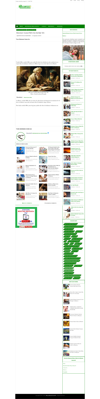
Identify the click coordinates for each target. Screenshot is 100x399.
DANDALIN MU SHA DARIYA (70, 233)
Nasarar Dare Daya (52, 156)
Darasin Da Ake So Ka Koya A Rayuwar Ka (77, 193)
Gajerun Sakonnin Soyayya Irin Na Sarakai (77, 214)
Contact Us (65, 367)
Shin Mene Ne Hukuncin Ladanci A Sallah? (53, 194)
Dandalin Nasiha (67, 236)
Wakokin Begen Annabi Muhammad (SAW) (72, 275)
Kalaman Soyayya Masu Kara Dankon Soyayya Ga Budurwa (77, 141)
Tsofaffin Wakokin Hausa (69, 270)
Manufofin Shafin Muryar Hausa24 (69, 365)
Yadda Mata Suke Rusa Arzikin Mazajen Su (76, 156)
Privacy (78, 0)
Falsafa (65, 241)
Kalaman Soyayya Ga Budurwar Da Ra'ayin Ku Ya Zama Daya (77, 97)
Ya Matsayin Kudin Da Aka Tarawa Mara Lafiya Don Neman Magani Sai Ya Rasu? (54, 148)
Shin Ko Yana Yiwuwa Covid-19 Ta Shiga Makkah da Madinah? (31, 176)
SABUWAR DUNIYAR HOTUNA (70, 255)
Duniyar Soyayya (67, 238)
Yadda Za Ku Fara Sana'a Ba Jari (77, 208)
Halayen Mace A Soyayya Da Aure (77, 134)
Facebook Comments (51, 203)
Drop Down (51, 26)
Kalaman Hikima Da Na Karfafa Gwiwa (71, 246)
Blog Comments (27, 203)
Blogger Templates (49, 397)
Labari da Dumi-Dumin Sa (77, 248)
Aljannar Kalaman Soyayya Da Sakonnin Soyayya (73, 226)
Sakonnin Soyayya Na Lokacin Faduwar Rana (76, 149)
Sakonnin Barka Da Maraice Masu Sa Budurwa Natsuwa (77, 178)
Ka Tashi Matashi (74, 185)
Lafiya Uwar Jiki (75, 251)
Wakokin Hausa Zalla (68, 277)
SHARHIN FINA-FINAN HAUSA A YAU (72, 258)
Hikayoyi (71, 243)
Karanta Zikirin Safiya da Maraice (76, 321)
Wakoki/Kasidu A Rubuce (69, 273)
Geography (65, 371)
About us (64, 369)
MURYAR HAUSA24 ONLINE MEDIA (39, 133)
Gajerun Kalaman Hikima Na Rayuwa (53, 175)
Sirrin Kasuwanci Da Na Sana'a (70, 263)
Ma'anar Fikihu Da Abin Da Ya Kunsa (31, 157)
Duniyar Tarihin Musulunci (77, 238)
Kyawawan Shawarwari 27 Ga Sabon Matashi (31, 148)
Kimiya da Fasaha (67, 248)
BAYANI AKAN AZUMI (69, 228)
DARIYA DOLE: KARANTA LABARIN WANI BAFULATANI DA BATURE (76, 308)
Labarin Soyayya (67, 251)
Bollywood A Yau (79, 231)
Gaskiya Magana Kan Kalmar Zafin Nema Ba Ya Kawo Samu (77, 90)
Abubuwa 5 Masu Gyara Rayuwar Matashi (53, 184)
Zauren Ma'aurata (76, 277)
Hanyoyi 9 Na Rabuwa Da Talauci (76, 83)
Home (64, 363)
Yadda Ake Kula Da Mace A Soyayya (76, 112)
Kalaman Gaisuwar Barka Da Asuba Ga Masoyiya (77, 127)
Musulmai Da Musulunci (21, 29)
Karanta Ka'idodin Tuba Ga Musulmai (31, 184)
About (71, 0)
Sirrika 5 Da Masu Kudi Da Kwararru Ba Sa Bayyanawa (77, 75)
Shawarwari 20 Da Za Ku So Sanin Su (77, 171)
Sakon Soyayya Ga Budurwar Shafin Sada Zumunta (77, 200)
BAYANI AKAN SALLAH (69, 231)
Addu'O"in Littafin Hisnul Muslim (70, 224)
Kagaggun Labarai (78, 243)
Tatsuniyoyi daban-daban (68, 268)
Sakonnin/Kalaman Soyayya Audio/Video (72, 260)
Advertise (60, 26)
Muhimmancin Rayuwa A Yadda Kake (76, 105)
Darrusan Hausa (74, 236)
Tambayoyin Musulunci (31, 29)
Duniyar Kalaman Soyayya (32, 26)
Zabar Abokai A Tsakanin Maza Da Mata (76, 164)
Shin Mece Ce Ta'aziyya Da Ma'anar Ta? (31, 194)
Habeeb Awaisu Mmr (28, 97)
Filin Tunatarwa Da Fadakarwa (74, 241)
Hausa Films (66, 243)
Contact (75, 0)
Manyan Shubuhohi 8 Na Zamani (31, 166)
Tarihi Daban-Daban (78, 265)
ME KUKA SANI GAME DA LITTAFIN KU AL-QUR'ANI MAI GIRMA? (54, 167)
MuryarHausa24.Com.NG (51, 395)
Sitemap (82, 0)
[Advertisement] (58, 13)
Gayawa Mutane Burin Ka (76, 118)
